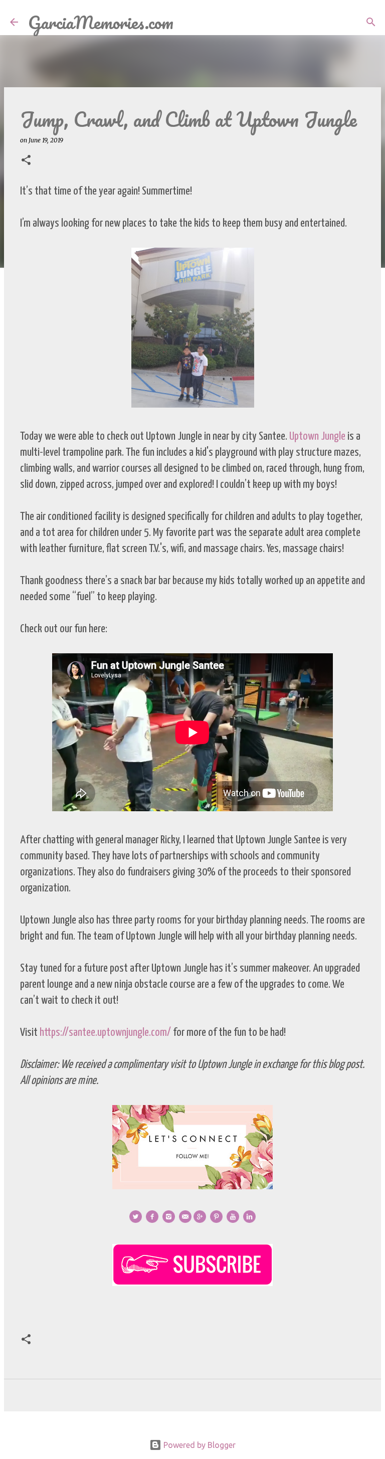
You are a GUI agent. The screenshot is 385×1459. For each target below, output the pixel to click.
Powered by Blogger (198, 1444)
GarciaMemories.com (100, 22)
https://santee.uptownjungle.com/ (105, 1032)
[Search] (187, 22)
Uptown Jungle (317, 436)
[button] (26, 160)
